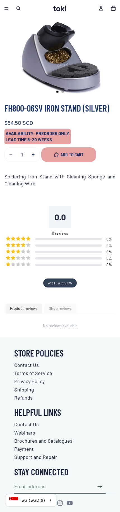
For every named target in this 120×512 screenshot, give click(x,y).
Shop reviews (60, 308)
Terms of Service (33, 373)
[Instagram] (60, 503)
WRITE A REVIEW (60, 283)
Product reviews (24, 308)
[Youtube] (69, 503)
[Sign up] (100, 486)
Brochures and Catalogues (43, 441)
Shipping (24, 389)
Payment (24, 449)
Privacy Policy (29, 381)
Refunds (23, 398)
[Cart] (113, 8)
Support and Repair (35, 457)
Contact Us (26, 365)
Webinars (24, 433)
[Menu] (6, 8)
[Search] (18, 8)
